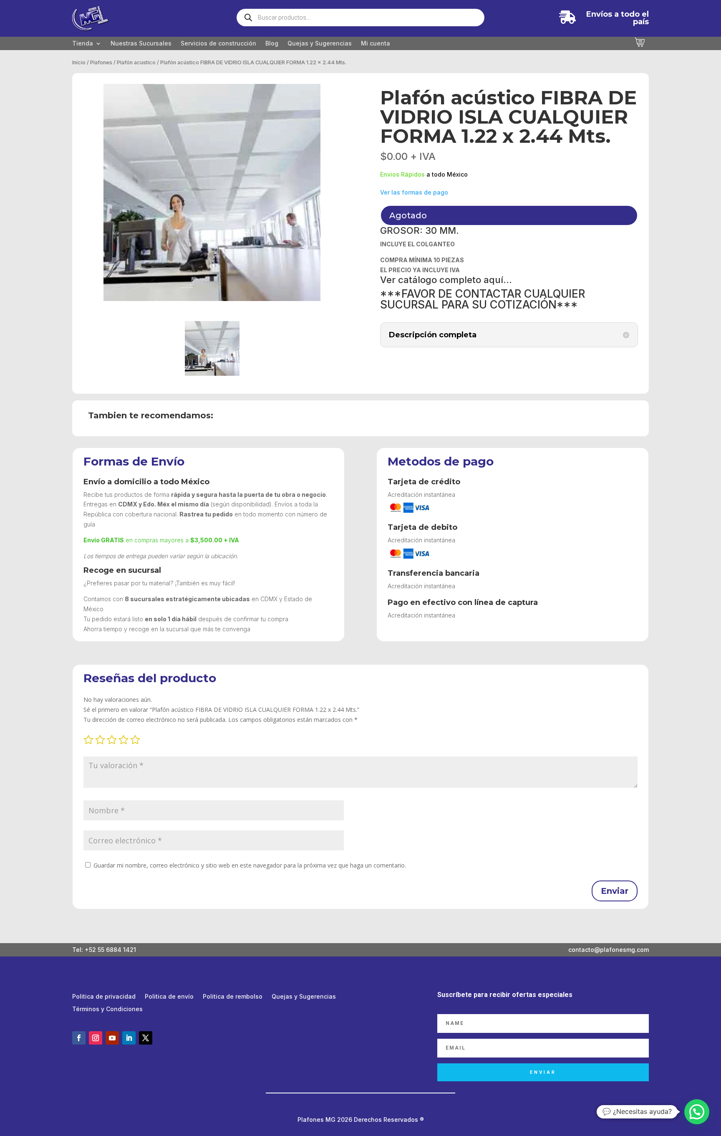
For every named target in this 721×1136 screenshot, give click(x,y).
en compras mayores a (161, 540)
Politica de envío (169, 997)
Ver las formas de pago (414, 192)
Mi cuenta (375, 43)
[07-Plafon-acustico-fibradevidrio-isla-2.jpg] (211, 192)
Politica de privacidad (104, 997)
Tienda (82, 43)
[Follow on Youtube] (112, 1038)
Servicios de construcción (218, 43)
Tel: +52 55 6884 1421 (104, 949)
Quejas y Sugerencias (319, 43)
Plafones (101, 62)
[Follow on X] (145, 1038)
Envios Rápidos (402, 174)
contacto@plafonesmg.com (608, 949)
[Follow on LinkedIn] (129, 1038)
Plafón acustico (136, 62)
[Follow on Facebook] (79, 1038)
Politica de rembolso (232, 997)
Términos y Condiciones (107, 1009)
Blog (271, 43)
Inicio (79, 62)
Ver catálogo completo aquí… (446, 279)
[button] (696, 1111)
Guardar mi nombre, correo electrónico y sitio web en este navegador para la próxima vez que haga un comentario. (249, 865)
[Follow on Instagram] (95, 1038)
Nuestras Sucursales (141, 43)
